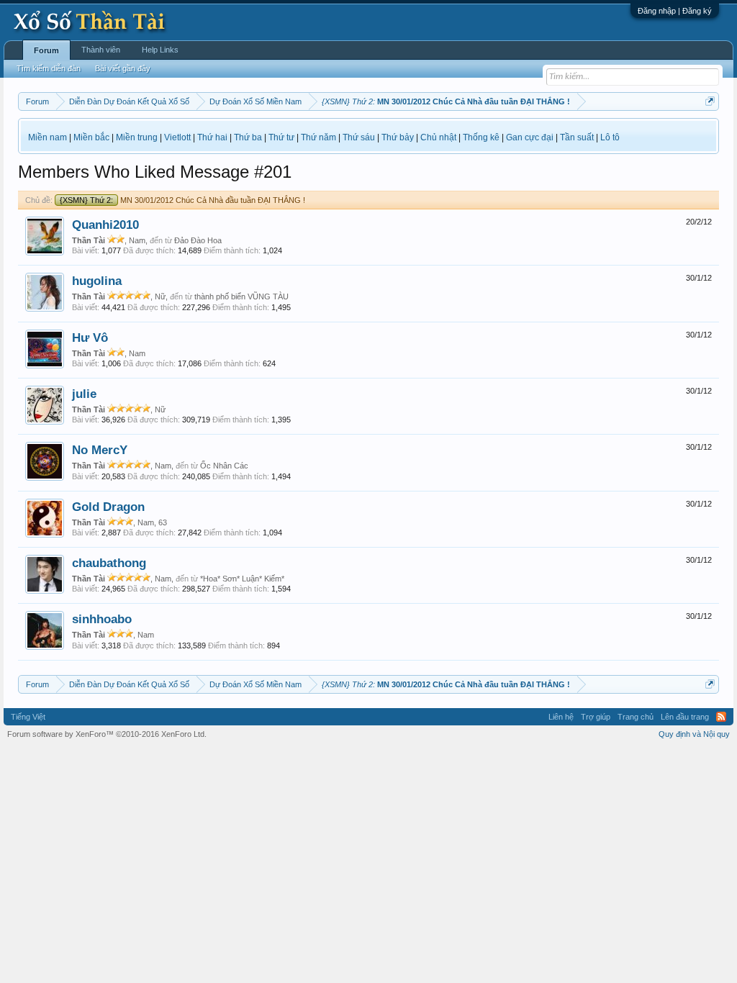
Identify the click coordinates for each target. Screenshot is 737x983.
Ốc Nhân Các (224, 465)
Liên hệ (561, 716)
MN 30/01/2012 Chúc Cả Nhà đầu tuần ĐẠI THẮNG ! (182, 200)
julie (84, 393)
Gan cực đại (529, 137)
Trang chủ (636, 716)
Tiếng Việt (28, 716)
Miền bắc (91, 137)
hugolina (97, 280)
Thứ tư (281, 137)
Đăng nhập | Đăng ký (675, 10)
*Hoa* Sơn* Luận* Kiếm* (242, 578)
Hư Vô (90, 337)
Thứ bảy (397, 137)
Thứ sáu (359, 137)
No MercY (99, 450)
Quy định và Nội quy (694, 734)
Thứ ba (248, 137)
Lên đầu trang (685, 716)
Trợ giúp (595, 716)
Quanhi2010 (105, 224)
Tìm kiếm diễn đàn (49, 68)
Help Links (160, 49)
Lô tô (610, 137)
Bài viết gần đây (122, 68)
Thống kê (481, 137)
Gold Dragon (108, 506)
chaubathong (109, 563)
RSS (721, 717)
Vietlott (177, 137)
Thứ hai (212, 137)
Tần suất (577, 137)
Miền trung (137, 137)
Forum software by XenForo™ (107, 734)
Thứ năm (318, 137)
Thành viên (100, 49)
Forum (46, 50)
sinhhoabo (102, 619)
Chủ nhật (438, 137)
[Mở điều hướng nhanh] (710, 101)
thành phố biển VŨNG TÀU (241, 296)
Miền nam (47, 137)
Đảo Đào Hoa (198, 240)
